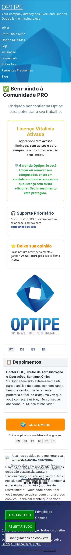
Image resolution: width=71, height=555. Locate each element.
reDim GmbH (49, 550)
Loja (5, 46)
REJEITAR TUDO (20, 526)
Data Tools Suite (13, 34)
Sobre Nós (9, 64)
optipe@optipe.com (23, 226)
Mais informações (26, 546)
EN (44, 349)
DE (22, 349)
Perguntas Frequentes (17, 70)
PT (11, 349)
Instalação (9, 52)
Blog (5, 76)
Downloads (10, 58)
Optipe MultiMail (13, 40)
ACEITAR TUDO (20, 515)
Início (5, 28)
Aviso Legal (49, 546)
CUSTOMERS (35, 424)
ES (33, 349)
